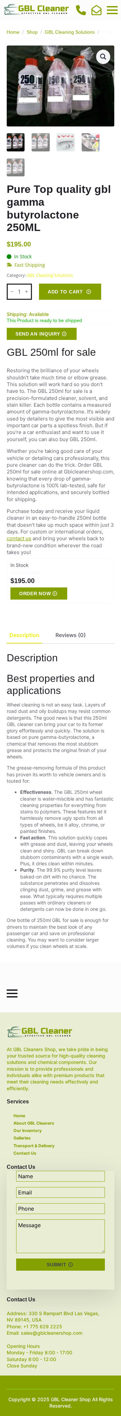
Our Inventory (27, 1130)
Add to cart (65, 291)
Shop (32, 32)
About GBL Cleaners (33, 1123)
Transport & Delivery (33, 1145)
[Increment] (26, 291)
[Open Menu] (112, 10)
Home (13, 32)
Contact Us (24, 1153)
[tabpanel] (60, 800)
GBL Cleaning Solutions (70, 32)
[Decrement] (12, 291)
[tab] (24, 635)
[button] (103, 57)
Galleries (22, 1137)
